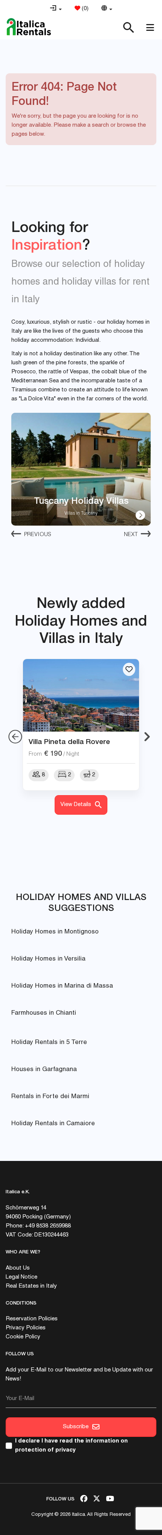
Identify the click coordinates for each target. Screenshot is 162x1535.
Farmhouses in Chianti (43, 1013)
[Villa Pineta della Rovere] (81, 695)
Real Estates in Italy (31, 1286)
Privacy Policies (26, 1328)
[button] (55, 9)
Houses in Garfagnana (44, 1070)
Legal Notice (21, 1277)
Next (131, 535)
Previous (37, 535)
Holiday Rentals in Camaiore (53, 1124)
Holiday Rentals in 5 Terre (49, 1042)
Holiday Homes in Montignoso (55, 932)
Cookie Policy (23, 1337)
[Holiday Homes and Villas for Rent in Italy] (29, 26)
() (84, 9)
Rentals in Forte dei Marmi (50, 1097)
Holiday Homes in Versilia (48, 959)
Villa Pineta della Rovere (69, 741)
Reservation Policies (32, 1319)
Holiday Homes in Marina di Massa (62, 986)
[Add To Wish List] (129, 669)
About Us (18, 1268)
